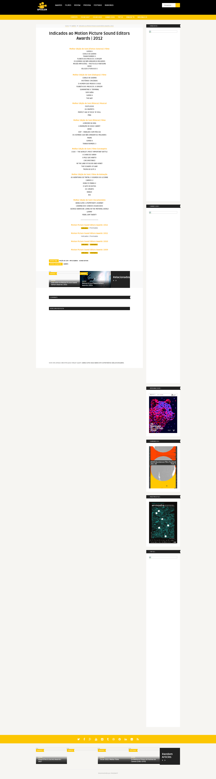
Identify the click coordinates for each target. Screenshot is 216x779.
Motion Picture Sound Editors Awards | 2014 (93, 284)
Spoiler (53, 280)
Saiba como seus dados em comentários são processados (103, 363)
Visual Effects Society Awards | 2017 (49, 760)
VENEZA (70, 750)
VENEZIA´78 (130, 17)
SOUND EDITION (83, 261)
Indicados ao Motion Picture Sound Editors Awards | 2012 (96, 26)
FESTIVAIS (98, 5)
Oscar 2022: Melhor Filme (109, 759)
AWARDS (58, 5)
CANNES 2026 (110, 17)
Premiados (93, 244)
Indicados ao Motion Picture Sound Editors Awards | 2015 (64, 284)
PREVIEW (87, 5)
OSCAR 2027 (85, 17)
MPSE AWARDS (74, 261)
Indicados (85, 228)
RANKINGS (109, 5)
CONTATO (74, 17)
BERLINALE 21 (142, 17)
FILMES (68, 5)
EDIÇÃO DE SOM (63, 261)
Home (67, 26)
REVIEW (77, 5)
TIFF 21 (120, 17)
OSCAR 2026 (97, 17)
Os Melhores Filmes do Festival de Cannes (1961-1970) (143, 760)
